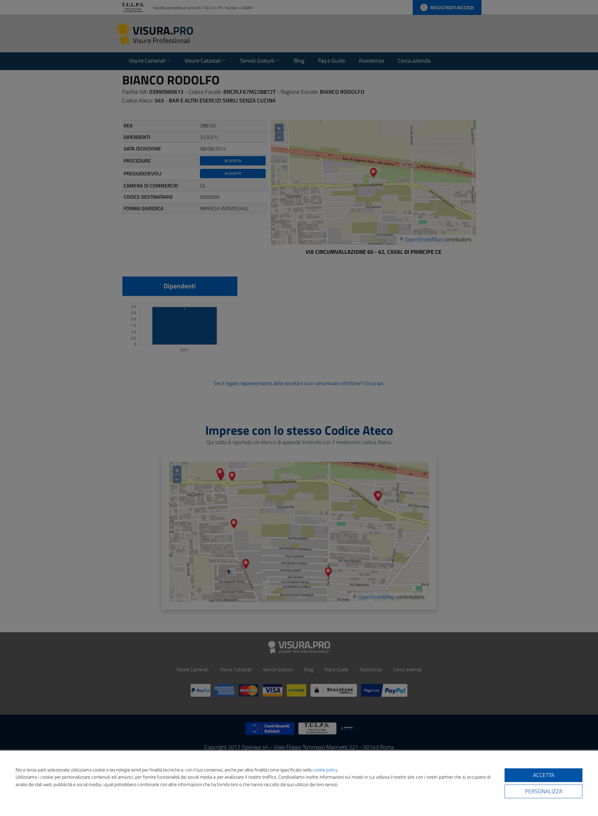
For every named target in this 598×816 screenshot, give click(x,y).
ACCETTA (543, 775)
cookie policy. (325, 769)
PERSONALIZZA (543, 791)
